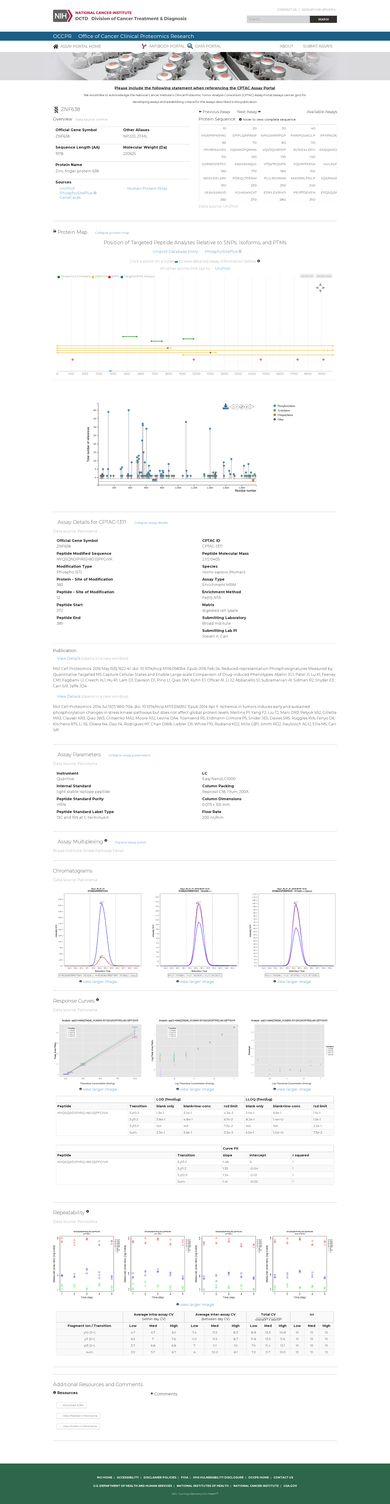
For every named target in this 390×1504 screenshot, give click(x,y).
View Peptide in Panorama (79, 1415)
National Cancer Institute (256, 1485)
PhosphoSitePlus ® (78, 193)
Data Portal (208, 46)
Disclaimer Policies (160, 1477)
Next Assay (247, 112)
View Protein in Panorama (79, 1426)
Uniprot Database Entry (175, 251)
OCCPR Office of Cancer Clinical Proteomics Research (123, 36)
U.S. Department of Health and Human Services (132, 1485)
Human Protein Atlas (147, 188)
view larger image (100, 982)
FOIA (184, 1477)
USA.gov (290, 1485)
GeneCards (70, 197)
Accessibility (128, 1477)
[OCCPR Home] (55, 46)
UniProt (67, 188)
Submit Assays (317, 46)
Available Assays (322, 112)
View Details (68, 658)
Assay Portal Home (80, 46)
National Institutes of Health (203, 1485)
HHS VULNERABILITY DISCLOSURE (218, 1477)
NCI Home (104, 1477)
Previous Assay (216, 112)
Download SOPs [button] (73, 1405)
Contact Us (287, 9)
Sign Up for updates (319, 9)
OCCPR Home (258, 1477)
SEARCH (323, 19)
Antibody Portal (167, 46)
